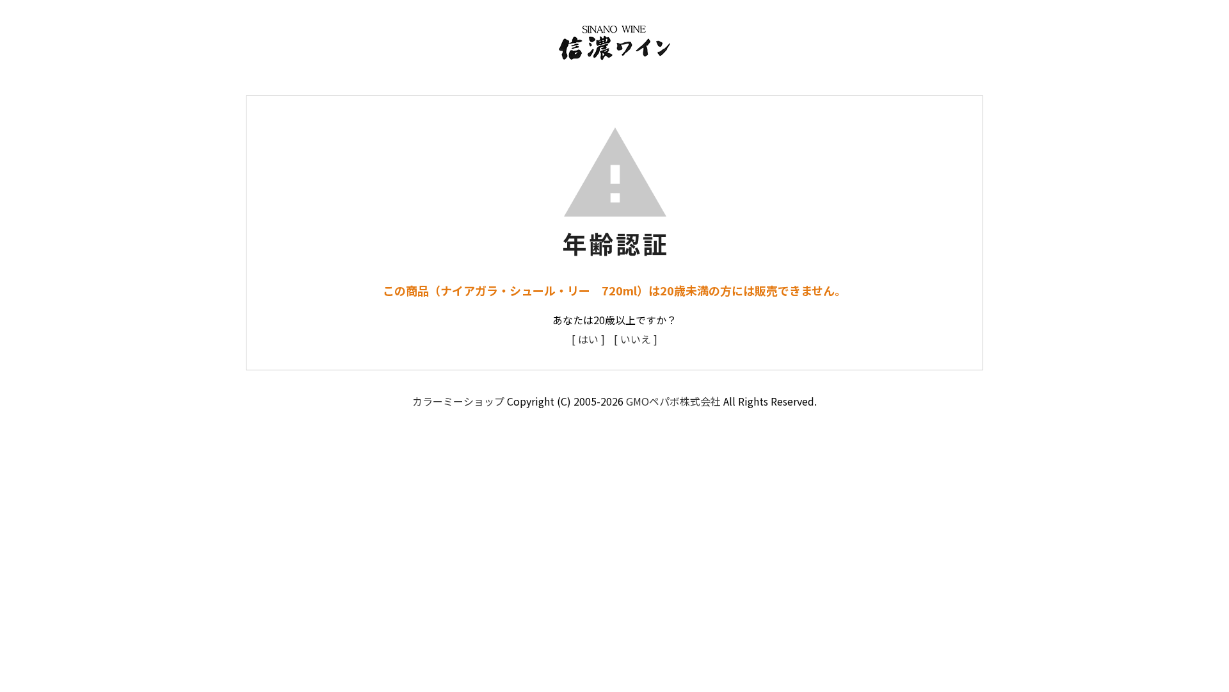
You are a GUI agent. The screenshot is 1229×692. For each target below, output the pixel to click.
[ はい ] (588, 339)
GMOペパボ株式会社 (673, 401)
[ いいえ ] (635, 339)
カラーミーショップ (458, 401)
